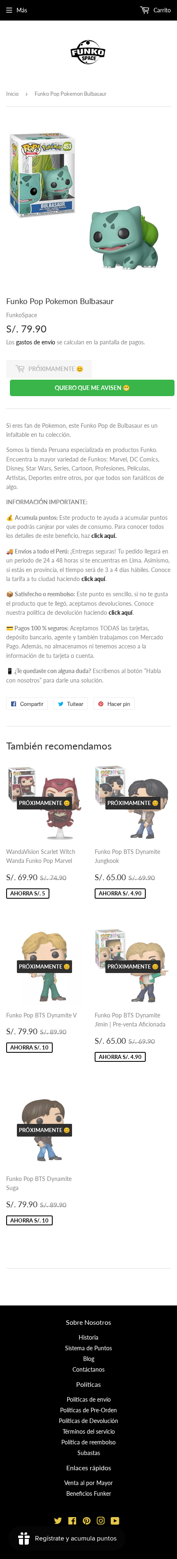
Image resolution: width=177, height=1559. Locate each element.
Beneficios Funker (88, 1493)
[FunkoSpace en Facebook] (72, 1521)
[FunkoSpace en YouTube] (115, 1521)
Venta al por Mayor (88, 1482)
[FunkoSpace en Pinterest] (86, 1521)
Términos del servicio (89, 1431)
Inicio (12, 93)
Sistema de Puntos (88, 1348)
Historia (88, 1337)
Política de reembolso (88, 1442)
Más (21, 10)
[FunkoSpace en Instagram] (101, 1521)
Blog (88, 1358)
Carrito (161, 10)
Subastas (88, 1452)
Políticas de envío (89, 1399)
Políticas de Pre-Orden (88, 1410)
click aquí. (103, 535)
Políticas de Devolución (88, 1420)
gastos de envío (35, 342)
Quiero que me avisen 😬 (92, 387)
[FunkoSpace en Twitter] (58, 1521)
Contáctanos (88, 1369)
